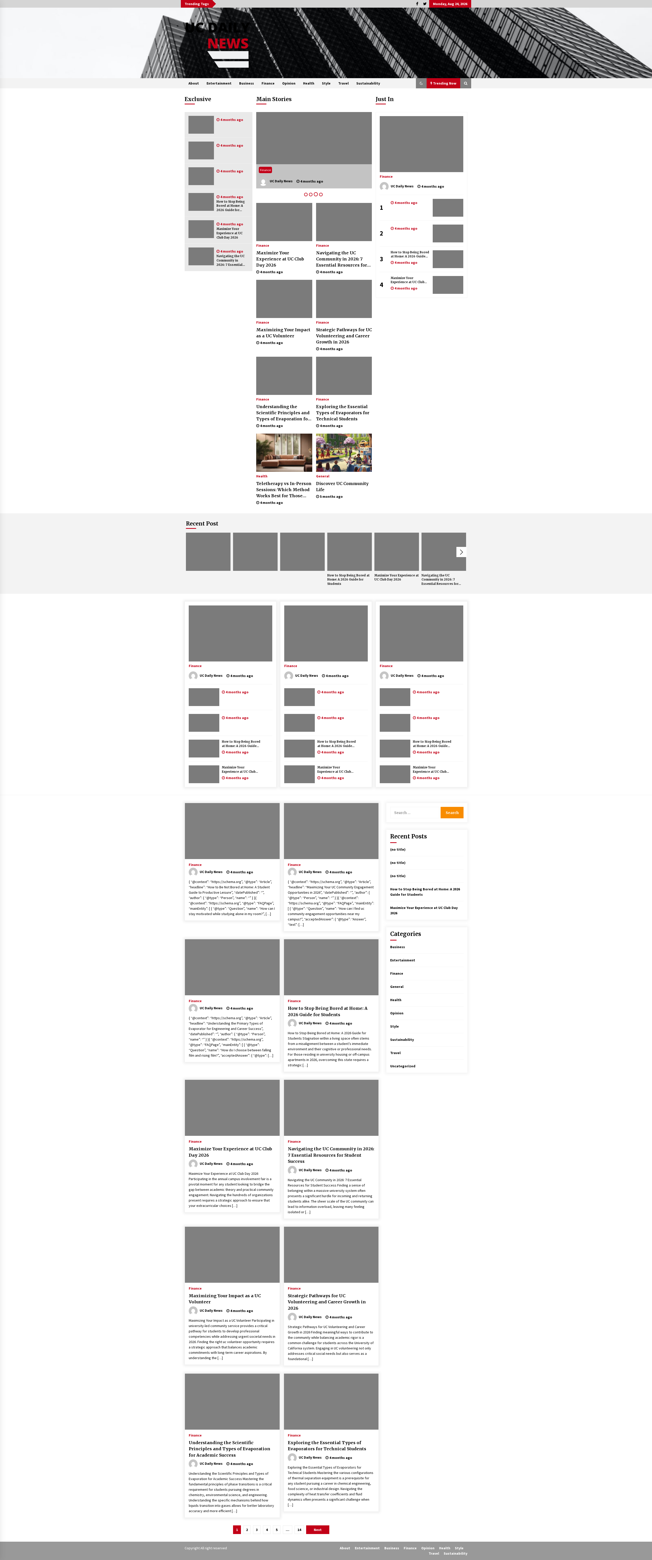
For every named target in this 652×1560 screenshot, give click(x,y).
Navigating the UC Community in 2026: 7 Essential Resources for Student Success (230, 260)
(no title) (397, 849)
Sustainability (368, 83)
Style (326, 83)
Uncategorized (402, 1066)
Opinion (288, 83)
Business (246, 83)
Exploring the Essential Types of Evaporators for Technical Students (342, 412)
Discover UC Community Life (342, 486)
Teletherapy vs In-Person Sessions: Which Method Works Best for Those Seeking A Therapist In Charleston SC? (283, 490)
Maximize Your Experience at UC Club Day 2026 (229, 233)
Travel (343, 83)
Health (308, 83)
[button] (421, 83)
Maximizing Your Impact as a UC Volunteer (283, 332)
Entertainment (219, 83)
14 (299, 1529)
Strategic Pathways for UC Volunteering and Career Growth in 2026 (344, 335)
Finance (268, 83)
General (322, 476)
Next (461, 552)
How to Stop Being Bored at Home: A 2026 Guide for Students (230, 206)
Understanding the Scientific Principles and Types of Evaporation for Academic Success (283, 413)
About (193, 83)
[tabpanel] (314, 150)
